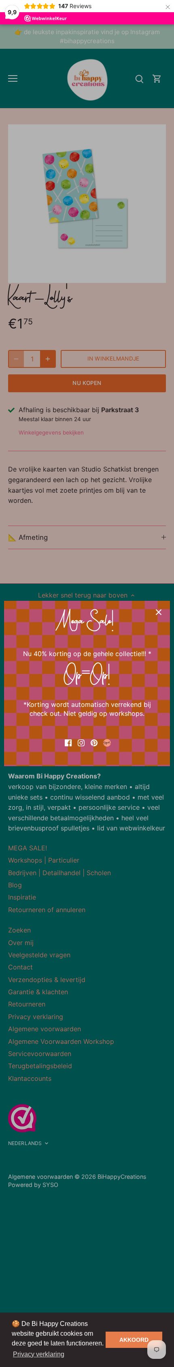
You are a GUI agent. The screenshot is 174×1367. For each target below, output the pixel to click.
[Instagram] (81, 741)
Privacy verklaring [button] (38, 1354)
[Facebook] (68, 741)
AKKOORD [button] (134, 1340)
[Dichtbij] (159, 612)
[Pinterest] (94, 741)
